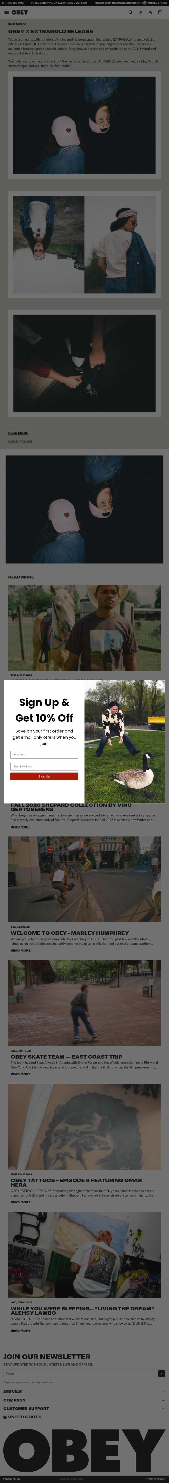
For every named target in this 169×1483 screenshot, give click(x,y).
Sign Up (44, 776)
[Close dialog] (159, 685)
